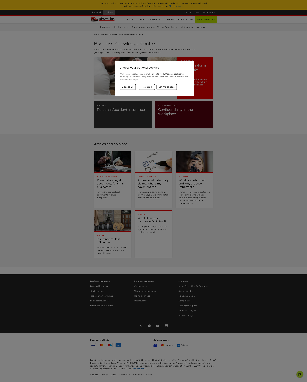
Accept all (127, 87)
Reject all (147, 87)
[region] (154, 78)
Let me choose (167, 87)
